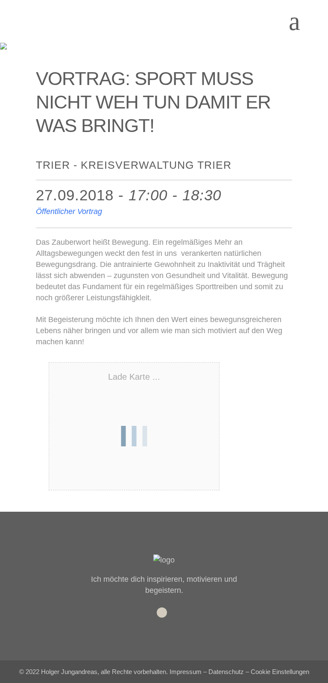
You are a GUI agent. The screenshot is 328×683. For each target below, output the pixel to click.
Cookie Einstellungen (280, 671)
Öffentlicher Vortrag (69, 211)
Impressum (186, 671)
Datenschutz (226, 671)
